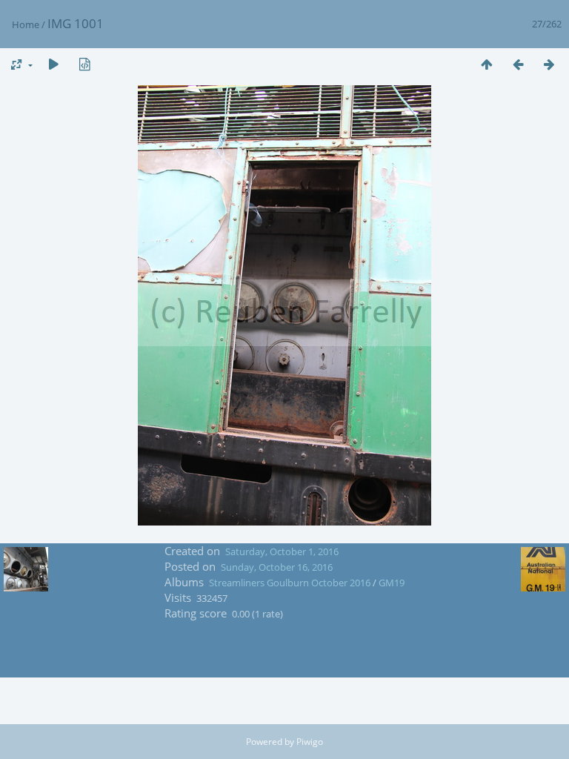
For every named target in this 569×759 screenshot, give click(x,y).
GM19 (392, 582)
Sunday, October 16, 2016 (277, 567)
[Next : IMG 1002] (549, 64)
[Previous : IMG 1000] (517, 64)
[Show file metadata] (84, 64)
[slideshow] (53, 64)
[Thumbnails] (486, 64)
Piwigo (309, 741)
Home (25, 24)
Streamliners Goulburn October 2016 (289, 582)
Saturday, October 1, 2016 (282, 551)
